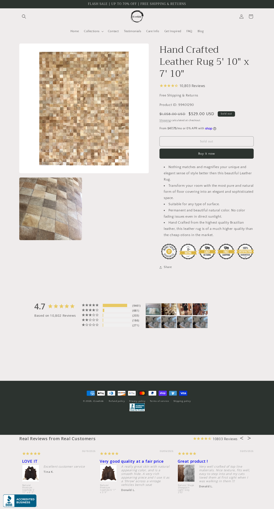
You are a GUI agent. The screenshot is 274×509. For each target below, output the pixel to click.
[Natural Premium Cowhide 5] (168, 309)
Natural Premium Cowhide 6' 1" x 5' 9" (108, 489)
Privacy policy (137, 401)
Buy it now (206, 153)
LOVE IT (30, 461)
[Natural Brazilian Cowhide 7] (200, 309)
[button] (24, 16)
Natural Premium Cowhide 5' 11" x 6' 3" (28, 489)
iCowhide (98, 401)
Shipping (165, 120)
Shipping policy (182, 401)
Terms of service (159, 401)
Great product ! (193, 461)
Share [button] (168, 267)
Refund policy (117, 401)
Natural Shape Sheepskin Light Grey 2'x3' (186, 489)
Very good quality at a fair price (132, 461)
